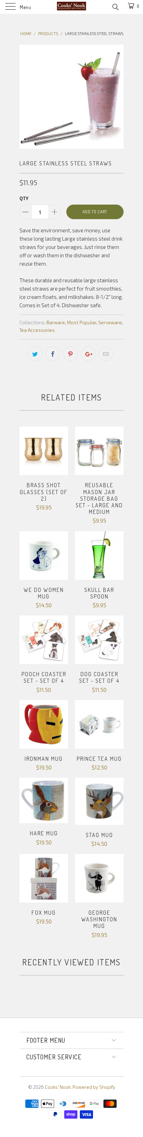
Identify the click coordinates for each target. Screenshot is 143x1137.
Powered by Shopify (94, 1087)
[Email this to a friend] (106, 353)
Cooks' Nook (57, 1087)
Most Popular (81, 322)
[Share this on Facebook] (52, 353)
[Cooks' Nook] (71, 7)
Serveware (110, 322)
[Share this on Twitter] (35, 353)
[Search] (115, 6)
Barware (56, 322)
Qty (23, 198)
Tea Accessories (37, 330)
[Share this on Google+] (88, 353)
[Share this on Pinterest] (70, 353)
